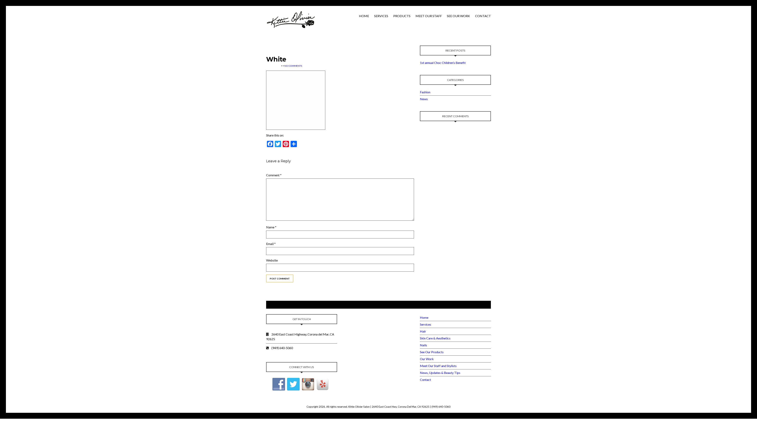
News (424, 99)
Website (272, 260)
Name (271, 227)
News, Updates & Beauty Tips (440, 373)
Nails (423, 345)
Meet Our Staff (429, 16)
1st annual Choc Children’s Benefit (443, 62)
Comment (274, 175)
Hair (423, 331)
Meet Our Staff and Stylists (438, 366)
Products (401, 16)
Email (271, 244)
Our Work (427, 359)
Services (381, 16)
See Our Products (432, 352)
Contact (483, 16)
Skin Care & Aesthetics (435, 338)
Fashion (425, 92)
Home (364, 16)
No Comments (293, 65)
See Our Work (458, 16)
